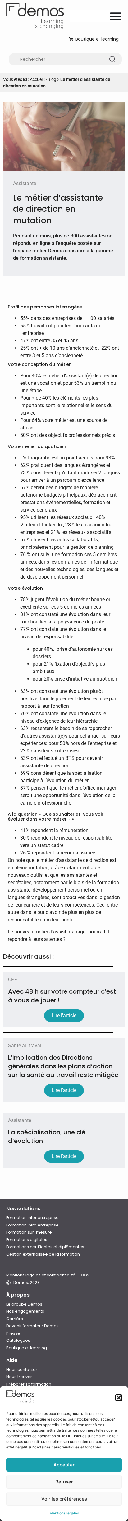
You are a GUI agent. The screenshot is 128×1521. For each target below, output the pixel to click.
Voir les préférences (64, 1499)
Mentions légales (64, 1513)
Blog (52, 79)
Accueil (36, 79)
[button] (119, 1398)
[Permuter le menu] (115, 16)
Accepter (64, 1465)
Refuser (64, 1482)
